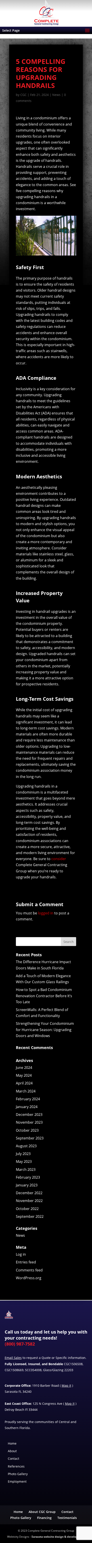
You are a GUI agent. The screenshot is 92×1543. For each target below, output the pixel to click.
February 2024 (28, 1098)
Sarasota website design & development (58, 1537)
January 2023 (27, 1185)
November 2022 (29, 1200)
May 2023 (24, 1161)
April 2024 (24, 1083)
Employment (17, 1481)
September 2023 (30, 1138)
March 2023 (26, 1169)
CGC (23, 95)
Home (12, 1443)
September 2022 (30, 1216)
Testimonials (67, 1518)
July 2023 (23, 1153)
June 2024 (24, 1067)
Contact (13, 1458)
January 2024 (27, 1106)
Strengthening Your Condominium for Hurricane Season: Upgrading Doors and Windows (45, 1029)
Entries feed (26, 1262)
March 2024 (26, 1091)
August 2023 (26, 1145)
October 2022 (27, 1208)
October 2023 (27, 1130)
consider (58, 858)
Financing (44, 1518)
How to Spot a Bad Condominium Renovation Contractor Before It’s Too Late (44, 995)
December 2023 (29, 1114)
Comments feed (29, 1270)
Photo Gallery (18, 1474)
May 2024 (24, 1075)
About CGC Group (42, 1512)
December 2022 (29, 1192)
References (16, 1466)
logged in (45, 913)
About (12, 1451)
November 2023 (29, 1122)
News (56, 95)
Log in (21, 1254)
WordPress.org (28, 1277)
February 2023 (28, 1177)
